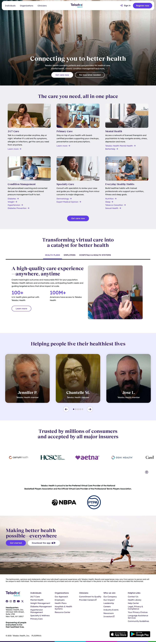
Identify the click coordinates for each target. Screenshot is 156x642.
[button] (66, 409)
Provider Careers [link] (87, 600)
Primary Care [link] (36, 619)
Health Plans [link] (61, 603)
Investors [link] (107, 616)
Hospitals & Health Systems (95, 255)
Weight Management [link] (40, 603)
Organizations (26, 5)
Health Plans (52, 255)
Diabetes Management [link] (41, 606)
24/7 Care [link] (35, 596)
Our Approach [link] (61, 596)
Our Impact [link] (109, 600)
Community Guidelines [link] (138, 621)
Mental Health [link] (37, 600)
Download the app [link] (41, 543)
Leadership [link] (108, 603)
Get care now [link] (62, 75)
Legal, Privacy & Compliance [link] (135, 607)
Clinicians (42, 5)
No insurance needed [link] (90, 75)
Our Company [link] (110, 596)
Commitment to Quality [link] (90, 596)
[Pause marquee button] (146, 472)
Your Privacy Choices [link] (138, 612)
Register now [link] (142, 5)
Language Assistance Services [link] (138, 616)
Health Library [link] (134, 600)
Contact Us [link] (133, 596)
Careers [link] (107, 606)
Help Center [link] (133, 603)
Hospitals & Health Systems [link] (63, 607)
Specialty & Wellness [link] (40, 615)
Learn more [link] (21, 308)
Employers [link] (60, 600)
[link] (125, 5)
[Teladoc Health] (77, 6)
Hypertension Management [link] (36, 611)
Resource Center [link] (62, 612)
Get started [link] (16, 543)
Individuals (10, 5)
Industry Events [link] (110, 610)
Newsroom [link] (108, 613)
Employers (69, 255)
